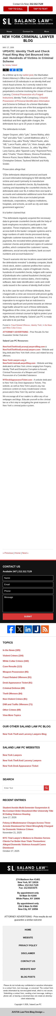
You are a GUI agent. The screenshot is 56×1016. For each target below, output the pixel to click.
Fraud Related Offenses (20, 325)
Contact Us (28, 31)
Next (25, 553)
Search (46, 788)
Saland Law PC (35, 1004)
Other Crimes (12, 710)
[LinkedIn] (28, 629)
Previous (8, 553)
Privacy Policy (28, 945)
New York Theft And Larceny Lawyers (22, 760)
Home (9, 31)
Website (28, 937)
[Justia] (36, 629)
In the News (47, 325)
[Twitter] (19, 629)
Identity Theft (36, 325)
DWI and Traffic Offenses (17, 704)
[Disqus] (28, 441)
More (46, 31)
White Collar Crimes (14, 328)
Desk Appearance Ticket (17, 683)
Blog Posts (28, 977)
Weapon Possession (15, 672)
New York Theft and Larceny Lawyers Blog (24, 734)
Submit (28, 616)
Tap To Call (15, 9)
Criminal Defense (14, 688)
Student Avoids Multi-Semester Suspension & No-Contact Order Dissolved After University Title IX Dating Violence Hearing (28, 811)
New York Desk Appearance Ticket (20, 766)
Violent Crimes (13, 655)
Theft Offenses (12, 693)
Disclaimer (28, 953)
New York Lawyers (12, 755)
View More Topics (12, 715)
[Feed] (45, 629)
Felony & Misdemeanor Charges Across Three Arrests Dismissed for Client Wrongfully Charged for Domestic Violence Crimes (28, 826)
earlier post (28, 75)
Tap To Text (40, 9)
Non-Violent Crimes (15, 699)
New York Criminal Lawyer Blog (28, 21)
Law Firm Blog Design (27, 1012)
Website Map (28, 969)
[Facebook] (11, 629)
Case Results (12, 666)
